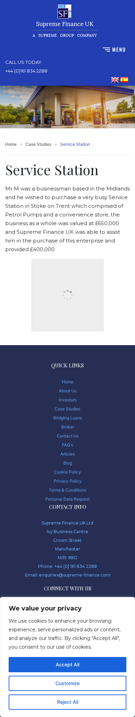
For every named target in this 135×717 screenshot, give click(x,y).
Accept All (67, 664)
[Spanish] (124, 80)
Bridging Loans (67, 417)
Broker (67, 426)
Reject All (67, 702)
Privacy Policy (68, 481)
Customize (67, 683)
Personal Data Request (67, 499)
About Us (67, 390)
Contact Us (68, 435)
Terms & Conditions (67, 490)
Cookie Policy (67, 472)
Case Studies (38, 144)
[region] (67, 657)
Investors (67, 399)
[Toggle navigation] (114, 49)
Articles (67, 453)
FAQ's (67, 444)
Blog (67, 463)
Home (11, 144)
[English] (115, 80)
